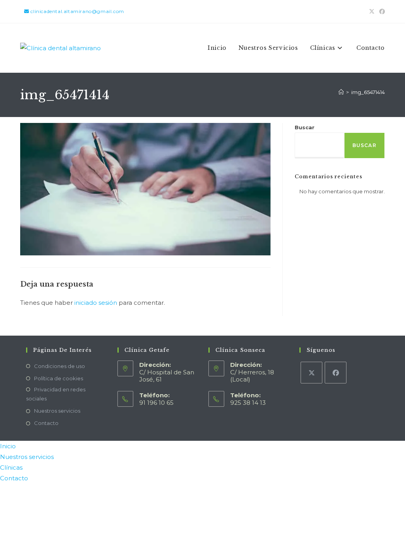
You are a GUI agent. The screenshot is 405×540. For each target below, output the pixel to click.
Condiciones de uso (59, 366)
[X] (311, 372)
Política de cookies (58, 378)
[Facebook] (335, 372)
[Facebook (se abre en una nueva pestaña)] (381, 11)
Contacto (46, 423)
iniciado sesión (95, 302)
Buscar (304, 127)
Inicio (8, 446)
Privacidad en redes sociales (55, 394)
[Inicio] (341, 92)
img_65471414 (368, 92)
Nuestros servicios (57, 411)
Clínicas (11, 467)
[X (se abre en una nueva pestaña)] (372, 11)
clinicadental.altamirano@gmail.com (76, 11)
